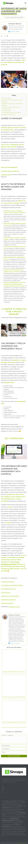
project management (11, 819)
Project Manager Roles (8, 589)
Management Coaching (8, 599)
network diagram (16, 809)
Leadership (15, 171)
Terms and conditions (22, 843)
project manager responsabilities (14, 827)
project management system (8, 824)
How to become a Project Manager (12, 585)
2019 (3, 788)
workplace (16, 834)
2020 (3, 786)
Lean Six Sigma (6, 592)
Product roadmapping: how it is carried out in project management (14, 671)
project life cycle (6, 818)
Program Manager (8, 816)
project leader (21, 816)
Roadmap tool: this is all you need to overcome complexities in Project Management (14, 696)
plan (19, 811)
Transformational (6, 171)
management (7, 807)
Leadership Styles (14, 606)
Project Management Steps (17, 822)
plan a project (12, 813)
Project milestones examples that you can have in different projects (14, 722)
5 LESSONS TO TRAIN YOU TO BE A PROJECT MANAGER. (14, 311)
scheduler (22, 831)
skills (9, 833)
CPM (3, 802)
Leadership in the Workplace (10, 596)
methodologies (6, 809)
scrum (4, 832)
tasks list (4, 834)
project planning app (15, 829)
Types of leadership (7, 603)
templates (10, 834)
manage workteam (16, 807)
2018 (3, 790)
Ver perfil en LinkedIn (14, 31)
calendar (14, 800)
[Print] (8, 36)
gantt (13, 806)
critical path (10, 802)
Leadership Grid (6, 174)
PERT (14, 811)
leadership (20, 806)
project (15, 816)
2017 (3, 792)
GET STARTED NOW (6, 110)
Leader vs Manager (6, 98)
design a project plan (9, 804)
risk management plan (14, 831)
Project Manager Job (7, 581)
